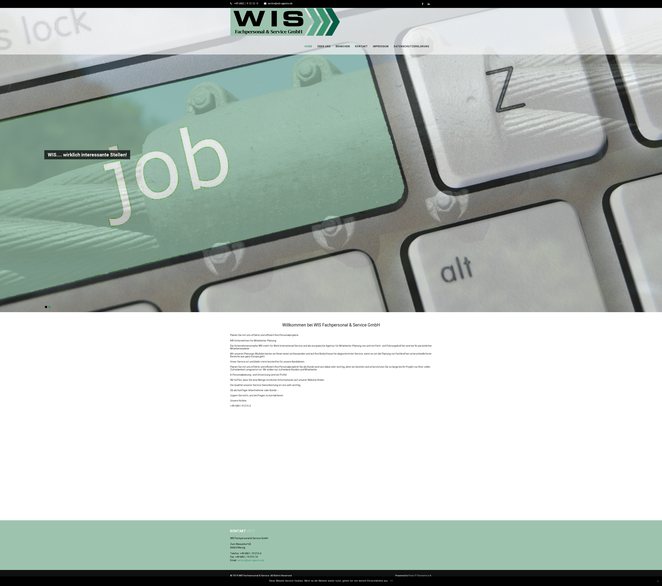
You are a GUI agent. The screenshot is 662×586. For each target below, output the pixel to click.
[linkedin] (429, 4)
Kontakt (361, 46)
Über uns (323, 46)
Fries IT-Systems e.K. (420, 575)
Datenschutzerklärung (411, 46)
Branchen (343, 46)
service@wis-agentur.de (280, 3)
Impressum (381, 46)
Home (308, 46)
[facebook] (422, 4)
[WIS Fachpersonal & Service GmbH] (285, 37)
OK (391, 580)
